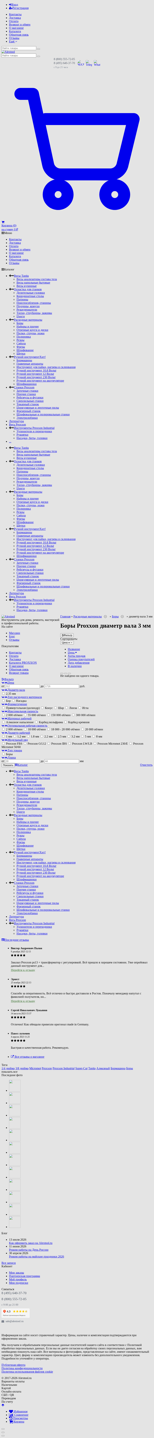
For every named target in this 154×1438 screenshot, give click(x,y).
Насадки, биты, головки (32, 438)
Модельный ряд (18, 739)
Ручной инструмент (30, 357)
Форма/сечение (17, 704)
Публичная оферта (13, 1364)
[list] (65, 673)
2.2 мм (48, 736)
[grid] (61, 673)
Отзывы (14, 38)
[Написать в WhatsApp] (97, 63)
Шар (61, 708)
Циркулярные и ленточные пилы (38, 407)
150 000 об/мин (60, 715)
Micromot (35, 1068)
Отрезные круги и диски (32, 329)
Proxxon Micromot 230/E (113, 743)
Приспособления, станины (34, 302)
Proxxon (47, 1068)
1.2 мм (21, 736)
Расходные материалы (28, 319)
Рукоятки (22, 434)
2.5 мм (62, 736)
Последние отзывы (17, 939)
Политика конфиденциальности (22, 1368)
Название (74, 649)
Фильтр (68, 635)
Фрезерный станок (29, 411)
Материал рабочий (20, 718)
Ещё (12, 41)
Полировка (24, 336)
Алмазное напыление (19, 722)
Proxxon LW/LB (82, 743)
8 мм (98, 736)
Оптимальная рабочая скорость (27, 725)
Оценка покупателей (81, 659)
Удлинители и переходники (34, 431)
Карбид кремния (78, 722)
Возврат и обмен (19, 24)
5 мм (88, 736)
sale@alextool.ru (14, 1321)
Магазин (14, 633)
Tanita (92, 1068)
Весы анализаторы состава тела (37, 279)
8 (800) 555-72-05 (64, 59)
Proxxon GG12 (37, 743)
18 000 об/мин (37, 729)
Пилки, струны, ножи (31, 333)
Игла (85, 708)
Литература (16, 421)
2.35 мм (10, 693)
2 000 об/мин (14, 715)
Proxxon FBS (14, 743)
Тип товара (15, 750)
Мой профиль (18, 1279)
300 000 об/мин (85, 715)
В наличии (75, 666)
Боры (20, 323)
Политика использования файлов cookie (27, 1371)
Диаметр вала (16, 689)
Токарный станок (28, 404)
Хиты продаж (76, 655)
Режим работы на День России (28, 1249)
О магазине (16, 27)
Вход (15, 4)
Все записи (9, 1262)
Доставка (15, 17)
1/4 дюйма (8, 1068)
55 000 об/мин (37, 715)
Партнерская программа (24, 1276)
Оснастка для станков (28, 289)
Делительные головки (31, 292)
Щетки (21, 353)
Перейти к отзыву (23, 970)
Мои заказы (16, 1272)
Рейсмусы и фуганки (30, 397)
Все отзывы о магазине (29, 1056)
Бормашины (24, 360)
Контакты (15, 14)
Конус (49, 708)
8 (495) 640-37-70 (64, 63)
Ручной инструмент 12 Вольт (35, 373)
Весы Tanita (21, 275)
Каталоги (15, 31)
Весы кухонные (27, 286)
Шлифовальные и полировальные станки (43, 414)
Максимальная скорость (23, 711)
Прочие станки (26, 394)
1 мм (9, 736)
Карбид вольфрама (51, 722)
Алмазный (103, 1068)
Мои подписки (18, 1282)
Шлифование (25, 350)
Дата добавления (78, 662)
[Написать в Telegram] (89, 63)
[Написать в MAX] (81, 63)
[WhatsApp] (21, 1328)
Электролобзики (27, 417)
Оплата (13, 21)
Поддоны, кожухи (28, 306)
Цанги (21, 316)
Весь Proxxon (17, 424)
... (10, 441)
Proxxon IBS (59, 743)
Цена (71, 652)
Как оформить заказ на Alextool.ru (30, 1243)
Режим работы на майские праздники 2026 (36, 1256)
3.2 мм (75, 736)
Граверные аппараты (30, 363)
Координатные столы (30, 296)
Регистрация (20, 8)
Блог (12, 636)
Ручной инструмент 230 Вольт (36, 377)
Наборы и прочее (28, 326)
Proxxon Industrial (64, 1068)
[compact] (69, 673)
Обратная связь (19, 34)
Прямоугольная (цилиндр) (22, 708)
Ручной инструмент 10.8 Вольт (36, 370)
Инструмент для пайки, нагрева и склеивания (46, 367)
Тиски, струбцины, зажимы (34, 313)
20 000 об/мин (93, 729)
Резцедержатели (27, 309)
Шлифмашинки (27, 384)
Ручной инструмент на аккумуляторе (40, 380)
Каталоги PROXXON (23, 662)
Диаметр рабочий (19, 732)
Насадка (20, 700)
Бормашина (118, 1068)
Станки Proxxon (24, 387)
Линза (73, 708)
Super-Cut (81, 1068)
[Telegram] (13, 1328)
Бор (8, 700)
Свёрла (21, 343)
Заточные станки (27, 390)
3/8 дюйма (22, 1068)
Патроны (22, 299)
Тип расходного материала (25, 697)
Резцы (20, 340)
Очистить (146, 764)
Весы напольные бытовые (33, 282)
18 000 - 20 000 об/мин (65, 729)
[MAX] (5, 1328)
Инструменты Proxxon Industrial (34, 428)
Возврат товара (19, 672)
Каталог (22, 764)
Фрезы (21, 346)
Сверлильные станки (30, 400)
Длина (12, 757)
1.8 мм (35, 736)
